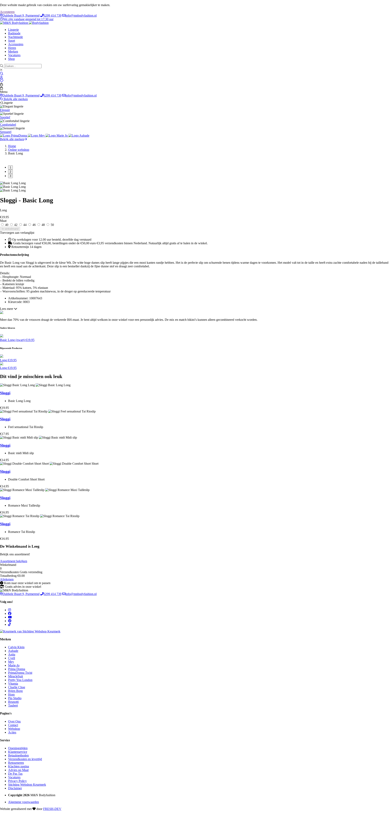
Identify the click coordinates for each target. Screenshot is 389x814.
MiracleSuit (15, 676)
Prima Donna (16, 669)
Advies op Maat (18, 770)
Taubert (13, 705)
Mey (11, 661)
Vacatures (14, 55)
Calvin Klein (16, 647)
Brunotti (13, 701)
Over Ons (14, 721)
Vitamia (13, 683)
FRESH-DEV (52, 809)
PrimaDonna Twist (20, 672)
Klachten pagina (18, 766)
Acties (12, 732)
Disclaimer (15, 788)
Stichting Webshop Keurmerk (27, 784)
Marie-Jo (13, 665)
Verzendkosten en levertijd (25, 759)
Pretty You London (20, 680)
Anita (11, 654)
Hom (11, 694)
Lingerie (13, 29)
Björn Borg (15, 691)
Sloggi (5, 393)
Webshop (14, 728)
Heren (12, 48)
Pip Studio (14, 698)
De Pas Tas (15, 773)
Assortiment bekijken (13, 561)
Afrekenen (7, 579)
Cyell (11, 658)
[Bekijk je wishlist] (1, 81)
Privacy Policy (17, 781)
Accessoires (15, 44)
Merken (13, 51)
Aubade (13, 650)
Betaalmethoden (18, 755)
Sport (11, 40)
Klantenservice (17, 751)
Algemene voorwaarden (23, 802)
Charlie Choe (16, 687)
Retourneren (16, 762)
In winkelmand (10, 228)
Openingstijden (18, 748)
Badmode (14, 33)
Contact (13, 725)
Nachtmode (15, 37)
